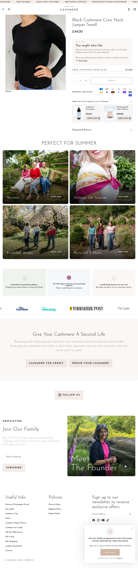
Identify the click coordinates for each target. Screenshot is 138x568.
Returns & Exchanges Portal (17, 504)
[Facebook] (93, 520)
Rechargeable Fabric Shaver (122, 108)
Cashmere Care (11, 514)
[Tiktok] (107, 520)
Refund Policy (54, 514)
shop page (83, 60)
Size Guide (9, 509)
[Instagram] (98, 520)
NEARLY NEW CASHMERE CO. (22, 560)
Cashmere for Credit (14, 527)
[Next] (131, 101)
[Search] (9, 9)
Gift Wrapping (11, 541)
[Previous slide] (8, 52)
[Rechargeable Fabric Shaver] (110, 113)
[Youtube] (103, 520)
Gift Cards (9, 537)
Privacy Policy (54, 504)
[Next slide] (63, 52)
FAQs (7, 518)
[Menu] (3, 9)
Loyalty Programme (13, 546)
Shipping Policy (55, 509)
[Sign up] (130, 514)
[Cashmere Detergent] (79, 113)
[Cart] (135, 9)
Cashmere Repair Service (15, 523)
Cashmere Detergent (90, 108)
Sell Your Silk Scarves (14, 532)
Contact (8, 551)
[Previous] (126, 101)
